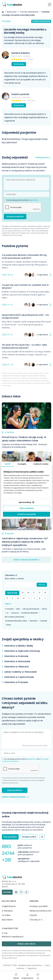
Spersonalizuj (25, 502)
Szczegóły (22, 464)
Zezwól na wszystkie (26, 514)
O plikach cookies (40, 464)
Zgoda (7, 464)
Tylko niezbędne (26, 508)
